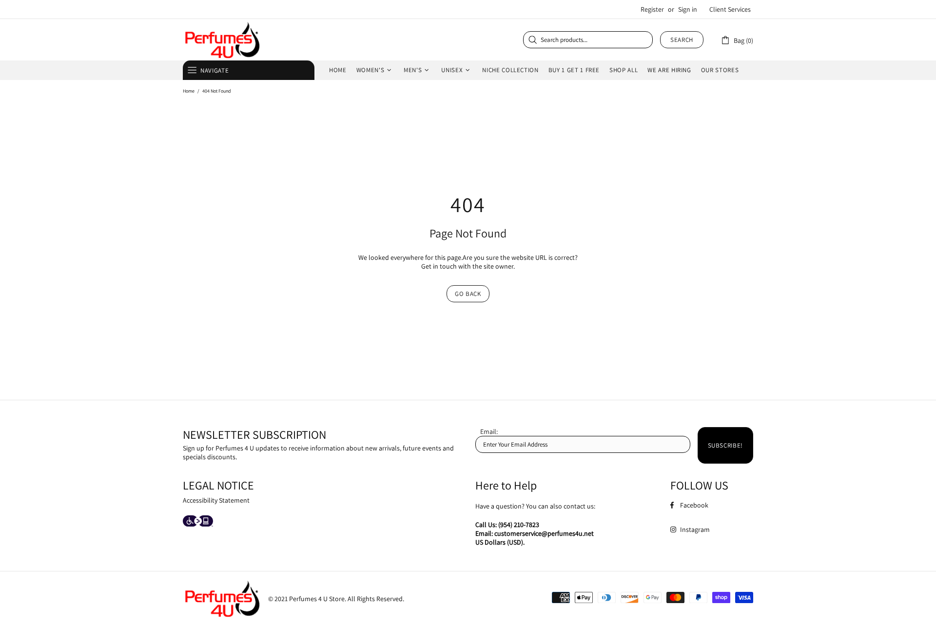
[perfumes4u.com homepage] (222, 39)
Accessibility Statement (216, 500)
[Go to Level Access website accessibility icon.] (198, 521)
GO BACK (468, 294)
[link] (737, 40)
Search (681, 40)
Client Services (730, 9)
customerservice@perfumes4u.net (544, 533)
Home (189, 91)
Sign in (687, 9)
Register (652, 9)
